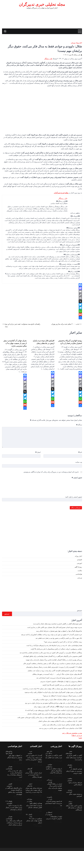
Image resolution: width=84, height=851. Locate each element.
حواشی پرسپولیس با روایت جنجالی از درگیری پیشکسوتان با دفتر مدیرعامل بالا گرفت (56, 649)
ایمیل (37, 452)
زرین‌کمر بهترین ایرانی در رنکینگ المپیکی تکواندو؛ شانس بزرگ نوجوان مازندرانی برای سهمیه (54, 659)
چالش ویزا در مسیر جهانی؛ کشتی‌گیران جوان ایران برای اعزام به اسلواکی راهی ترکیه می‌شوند (53, 692)
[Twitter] (42, 304)
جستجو (79, 610)
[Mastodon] (42, 288)
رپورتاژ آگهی (78, 567)
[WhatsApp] (42, 311)
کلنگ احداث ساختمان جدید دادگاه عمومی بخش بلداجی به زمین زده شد (60, 728)
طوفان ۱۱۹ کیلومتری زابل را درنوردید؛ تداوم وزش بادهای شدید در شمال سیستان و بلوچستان (54, 667)
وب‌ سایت (78, 462)
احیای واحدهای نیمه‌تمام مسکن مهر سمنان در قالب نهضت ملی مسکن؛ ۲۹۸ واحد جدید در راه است (52, 688)
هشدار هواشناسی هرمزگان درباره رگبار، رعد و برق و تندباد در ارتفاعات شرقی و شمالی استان (14, 820)
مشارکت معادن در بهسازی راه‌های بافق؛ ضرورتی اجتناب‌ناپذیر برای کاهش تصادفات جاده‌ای (54, 714)
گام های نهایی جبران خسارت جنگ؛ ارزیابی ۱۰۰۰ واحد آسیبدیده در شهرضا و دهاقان (57, 674)
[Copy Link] (42, 294)
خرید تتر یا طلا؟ (77, 735)
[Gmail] (42, 314)
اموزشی (79, 563)
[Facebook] (42, 285)
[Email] (42, 291)
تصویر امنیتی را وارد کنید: (73, 497)
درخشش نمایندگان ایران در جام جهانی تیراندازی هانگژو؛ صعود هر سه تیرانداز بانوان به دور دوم (53, 703)
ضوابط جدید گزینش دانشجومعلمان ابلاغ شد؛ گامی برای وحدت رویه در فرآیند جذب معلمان (55, 670)
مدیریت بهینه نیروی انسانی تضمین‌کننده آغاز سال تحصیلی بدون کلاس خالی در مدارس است (54, 627)
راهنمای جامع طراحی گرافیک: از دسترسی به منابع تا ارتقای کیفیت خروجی (74, 769)
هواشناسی (79, 574)
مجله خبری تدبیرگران (61, 193)
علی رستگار (77, 55)
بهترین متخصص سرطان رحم (72, 733)
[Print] (42, 298)
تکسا (80, 738)
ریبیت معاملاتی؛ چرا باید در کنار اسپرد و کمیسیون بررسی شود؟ (63, 642)
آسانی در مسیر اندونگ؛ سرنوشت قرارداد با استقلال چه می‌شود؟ (62, 696)
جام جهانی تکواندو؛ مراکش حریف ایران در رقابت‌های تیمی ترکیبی (62, 724)
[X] (42, 301)
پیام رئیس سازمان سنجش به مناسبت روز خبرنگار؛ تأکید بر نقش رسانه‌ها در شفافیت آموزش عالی (52, 663)
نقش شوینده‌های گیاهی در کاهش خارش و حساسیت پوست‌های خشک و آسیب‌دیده (57, 623)
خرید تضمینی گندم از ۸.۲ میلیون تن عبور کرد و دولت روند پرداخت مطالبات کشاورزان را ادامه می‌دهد (51, 634)
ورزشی (73, 42)
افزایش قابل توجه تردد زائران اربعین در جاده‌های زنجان (43, 342)
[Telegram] (42, 307)
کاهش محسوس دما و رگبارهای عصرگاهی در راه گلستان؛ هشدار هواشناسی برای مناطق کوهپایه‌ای (52, 656)
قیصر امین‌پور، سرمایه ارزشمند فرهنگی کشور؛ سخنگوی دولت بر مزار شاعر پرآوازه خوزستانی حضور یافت (49, 717)
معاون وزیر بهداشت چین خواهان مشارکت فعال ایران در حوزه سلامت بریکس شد (57, 699)
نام (80, 452)
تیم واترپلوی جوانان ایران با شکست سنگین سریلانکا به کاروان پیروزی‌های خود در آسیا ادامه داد (53, 710)
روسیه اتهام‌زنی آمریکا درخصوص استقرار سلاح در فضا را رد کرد (70, 342)
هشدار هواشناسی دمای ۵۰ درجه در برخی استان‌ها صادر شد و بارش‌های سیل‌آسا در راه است (54, 645)
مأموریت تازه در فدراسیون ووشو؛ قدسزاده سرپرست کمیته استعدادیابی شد (59, 678)
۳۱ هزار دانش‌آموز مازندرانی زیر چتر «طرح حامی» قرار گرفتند (62, 685)
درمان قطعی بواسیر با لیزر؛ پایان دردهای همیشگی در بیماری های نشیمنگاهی (74, 805)
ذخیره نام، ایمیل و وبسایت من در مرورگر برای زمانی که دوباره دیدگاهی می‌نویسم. (51, 472)
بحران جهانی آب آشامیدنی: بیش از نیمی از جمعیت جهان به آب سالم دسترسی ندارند (15, 343)
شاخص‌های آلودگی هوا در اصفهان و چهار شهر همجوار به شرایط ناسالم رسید (59, 631)
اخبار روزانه (79, 42)
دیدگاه (79, 425)
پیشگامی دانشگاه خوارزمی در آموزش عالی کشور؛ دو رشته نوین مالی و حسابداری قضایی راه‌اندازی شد (51, 652)
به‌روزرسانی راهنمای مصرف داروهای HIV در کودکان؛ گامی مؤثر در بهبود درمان (58, 706)
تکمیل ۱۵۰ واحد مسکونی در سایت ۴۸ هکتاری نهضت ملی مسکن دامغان (60, 721)
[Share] (42, 317)
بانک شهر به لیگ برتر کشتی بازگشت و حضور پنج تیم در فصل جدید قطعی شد (59, 638)
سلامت (80, 570)
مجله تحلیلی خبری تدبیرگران (42, 4)
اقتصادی (79, 559)
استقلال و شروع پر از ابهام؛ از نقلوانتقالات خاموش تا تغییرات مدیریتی (61, 681)
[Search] (5, 31)
